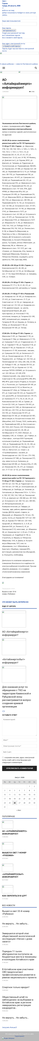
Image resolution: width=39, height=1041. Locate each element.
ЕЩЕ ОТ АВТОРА (9, 606)
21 (24, 799)
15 (29, 795)
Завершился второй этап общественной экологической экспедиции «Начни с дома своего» (18, 937)
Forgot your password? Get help (13, 33)
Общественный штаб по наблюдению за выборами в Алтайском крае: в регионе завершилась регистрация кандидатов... (17, 1002)
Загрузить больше (9, 1027)
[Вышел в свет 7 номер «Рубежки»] (19, 846)
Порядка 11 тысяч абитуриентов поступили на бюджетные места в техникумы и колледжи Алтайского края (19, 955)
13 (19, 795)
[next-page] (4, 711)
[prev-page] (3, 711)
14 (24, 795)
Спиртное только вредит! (15, 987)
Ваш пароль (6, 28)
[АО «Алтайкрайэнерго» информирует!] (19, 619)
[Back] (3, 8)
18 (10, 799)
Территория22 (19, 1036)
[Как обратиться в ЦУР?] (19, 889)
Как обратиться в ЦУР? (14, 896)
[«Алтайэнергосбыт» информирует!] (19, 647)
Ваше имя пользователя (11, 21)
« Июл (18, 810)
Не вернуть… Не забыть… (15, 923)
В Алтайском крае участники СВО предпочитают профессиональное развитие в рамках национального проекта (19, 973)
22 (29, 799)
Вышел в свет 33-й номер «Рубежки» (9, 593)
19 (14, 799)
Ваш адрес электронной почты (13, 44)
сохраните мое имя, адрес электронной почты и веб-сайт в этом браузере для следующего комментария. (18, 760)
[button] (3, 68)
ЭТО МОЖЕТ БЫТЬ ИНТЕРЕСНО (15, 602)
